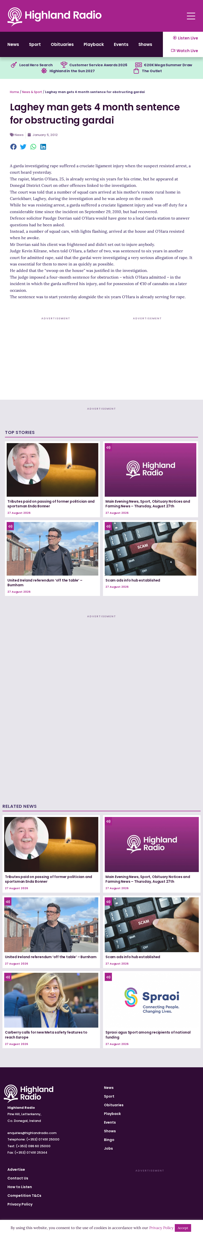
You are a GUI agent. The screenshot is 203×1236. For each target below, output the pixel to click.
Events (121, 44)
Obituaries (62, 44)
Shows (145, 44)
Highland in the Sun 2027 (72, 70)
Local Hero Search (36, 65)
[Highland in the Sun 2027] (44, 71)
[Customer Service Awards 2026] (64, 65)
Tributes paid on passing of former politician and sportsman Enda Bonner (51, 504)
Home (14, 92)
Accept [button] (183, 1228)
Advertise (16, 1169)
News (13, 44)
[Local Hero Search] (14, 65)
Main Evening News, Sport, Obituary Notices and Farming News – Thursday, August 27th (147, 504)
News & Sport (32, 92)
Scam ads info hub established (132, 580)
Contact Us (17, 1178)
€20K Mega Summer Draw (168, 65)
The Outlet (152, 70)
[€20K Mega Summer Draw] (138, 65)
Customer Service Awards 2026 (98, 65)
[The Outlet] (136, 71)
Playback (94, 44)
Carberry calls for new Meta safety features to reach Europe (46, 1035)
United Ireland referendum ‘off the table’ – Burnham (44, 583)
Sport (35, 44)
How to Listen (19, 1186)
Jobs (108, 1148)
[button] (13, 147)
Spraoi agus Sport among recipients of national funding (148, 1035)
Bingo (109, 1139)
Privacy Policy (19, 1204)
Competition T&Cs (24, 1195)
